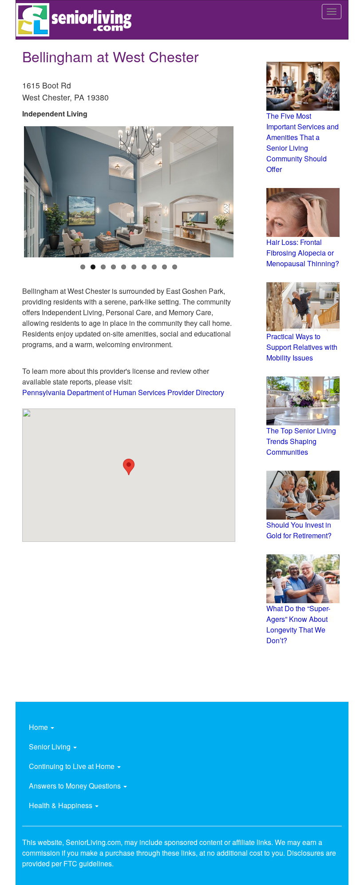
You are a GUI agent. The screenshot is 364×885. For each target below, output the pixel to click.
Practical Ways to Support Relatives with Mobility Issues (301, 347)
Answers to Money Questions (76, 786)
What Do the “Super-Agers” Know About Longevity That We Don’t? (298, 624)
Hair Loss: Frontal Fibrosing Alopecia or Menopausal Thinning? (302, 252)
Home (39, 727)
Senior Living (50, 746)
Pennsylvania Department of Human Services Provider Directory (123, 392)
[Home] (77, 19)
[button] (128, 467)
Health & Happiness (61, 805)
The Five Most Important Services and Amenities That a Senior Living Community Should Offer (302, 142)
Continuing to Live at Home (72, 766)
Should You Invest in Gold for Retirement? (299, 530)
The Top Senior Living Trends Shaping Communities (301, 441)
